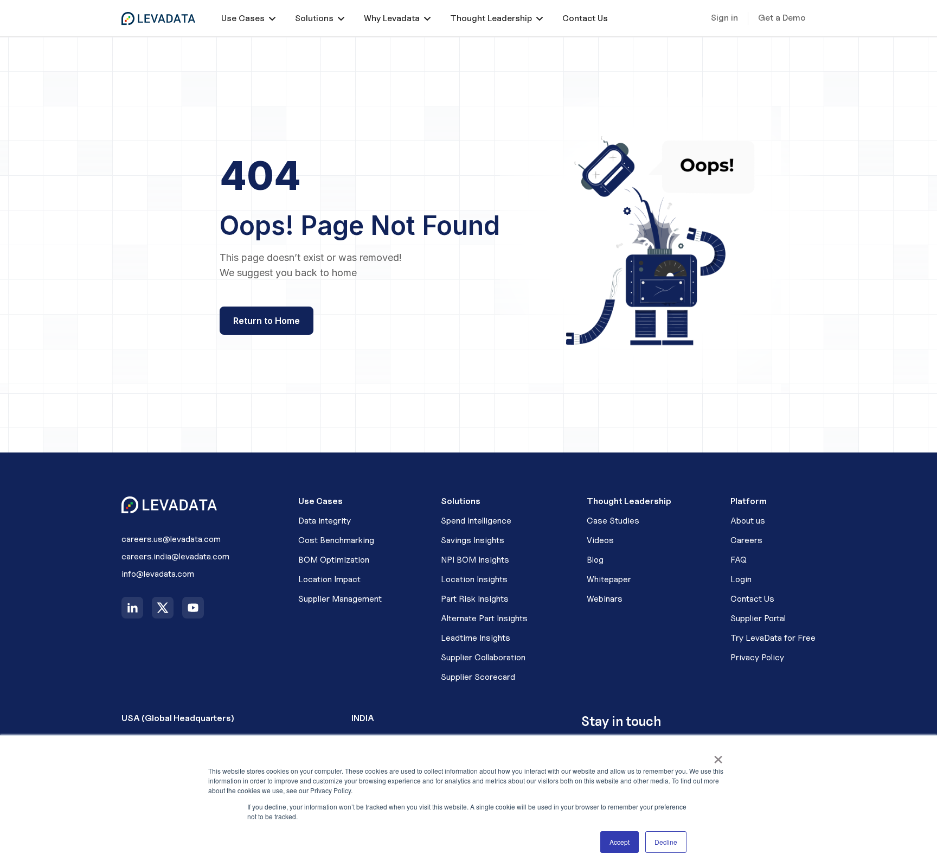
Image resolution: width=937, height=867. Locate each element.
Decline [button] (665, 841)
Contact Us (585, 18)
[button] (248, 18)
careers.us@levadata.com (171, 539)
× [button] (718, 756)
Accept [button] (619, 841)
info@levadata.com (157, 574)
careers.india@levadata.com (175, 556)
